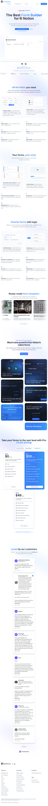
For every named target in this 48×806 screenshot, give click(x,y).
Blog (2, 777)
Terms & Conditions (35, 781)
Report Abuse (4, 792)
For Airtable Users (20, 790)
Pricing (2, 779)
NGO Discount (19, 780)
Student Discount (20, 777)
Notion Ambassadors (20, 784)
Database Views (18, 3)
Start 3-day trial (24, 525)
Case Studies (19, 775)
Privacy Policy (34, 780)
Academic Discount (20, 779)
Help (2, 780)
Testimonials (18, 786)
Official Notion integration (24, 68)
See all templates (23, 323)
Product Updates (4, 788)
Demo (31, 29)
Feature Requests (4, 790)
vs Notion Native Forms (36, 773)
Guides (2, 784)
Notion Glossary (4, 794)
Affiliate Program (19, 773)
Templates (9, 3)
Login (37, 3)
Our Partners (19, 782)
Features (3, 782)
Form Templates (4, 775)
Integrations (3, 786)
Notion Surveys (19, 788)
